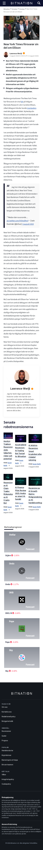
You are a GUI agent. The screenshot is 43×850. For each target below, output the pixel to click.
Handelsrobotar (7, 750)
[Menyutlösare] (4, 3)
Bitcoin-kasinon (7, 765)
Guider (4, 736)
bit (22, 101)
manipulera (31, 108)
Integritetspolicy (8, 779)
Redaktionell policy (8, 716)
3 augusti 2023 (28, 224)
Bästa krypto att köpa (10, 760)
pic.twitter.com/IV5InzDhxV (17, 220)
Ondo (7, 584)
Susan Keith (37, 464)
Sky (6, 671)
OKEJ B (8, 613)
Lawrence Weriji (20, 388)
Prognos (5, 740)
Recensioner (6, 731)
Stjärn (8, 555)
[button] (38, 3)
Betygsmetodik (7, 721)
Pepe (7, 642)
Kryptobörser (6, 755)
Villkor (4, 775)
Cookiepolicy (6, 784)
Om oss (4, 707)
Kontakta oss (7, 712)
